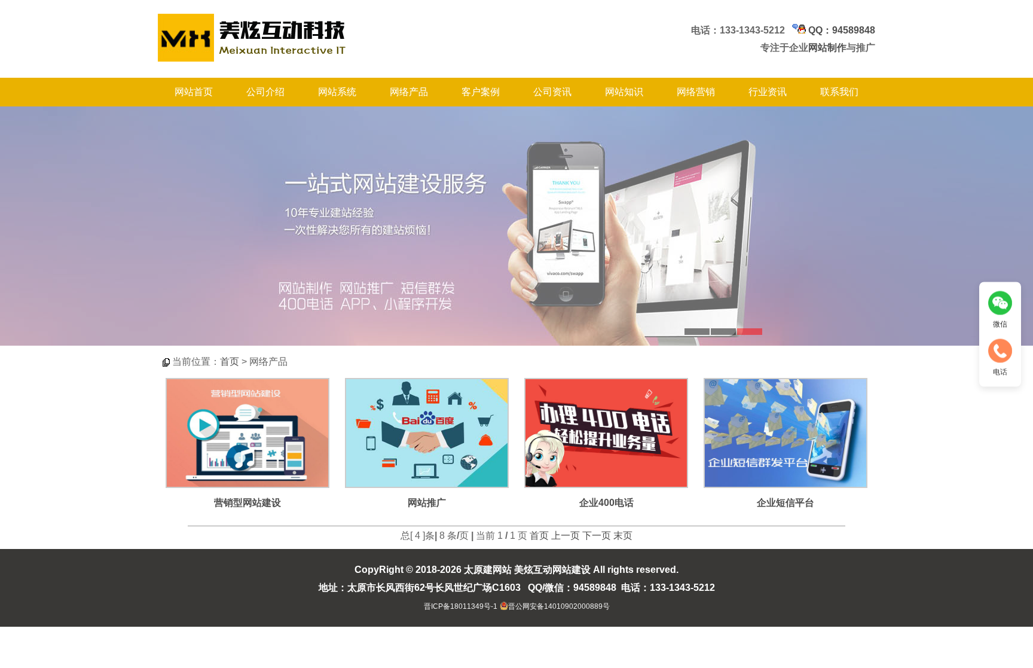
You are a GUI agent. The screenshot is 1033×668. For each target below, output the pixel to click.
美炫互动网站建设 (552, 570)
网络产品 (409, 92)
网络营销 (696, 92)
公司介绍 (265, 92)
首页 (229, 361)
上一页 (565, 535)
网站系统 (337, 92)
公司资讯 (552, 92)
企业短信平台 (785, 503)
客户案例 (481, 92)
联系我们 (839, 92)
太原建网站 (488, 570)
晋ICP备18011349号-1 (460, 606)
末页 (622, 535)
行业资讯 (767, 92)
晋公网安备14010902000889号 (559, 606)
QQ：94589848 (840, 30)
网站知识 (624, 92)
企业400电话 (606, 503)
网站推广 (427, 503)
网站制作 (827, 47)
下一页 (596, 535)
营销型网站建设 (247, 503)
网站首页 (194, 92)
